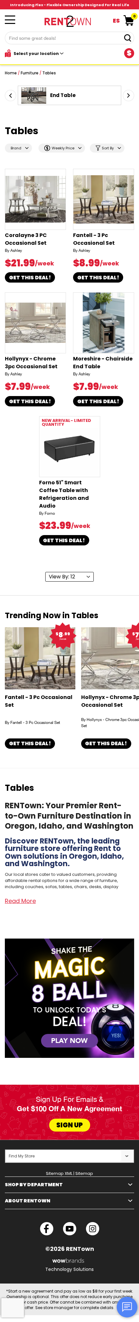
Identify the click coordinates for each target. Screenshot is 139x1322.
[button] (10, 95)
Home (11, 73)
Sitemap (84, 1173)
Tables (49, 73)
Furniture (29, 73)
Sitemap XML (59, 1173)
